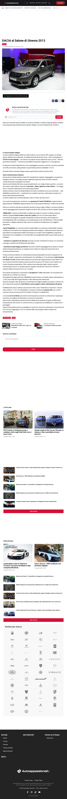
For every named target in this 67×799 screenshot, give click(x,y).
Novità (38, 3)
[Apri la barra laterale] (27, 3)
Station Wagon (6, 317)
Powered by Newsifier (33, 795)
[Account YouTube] (39, 792)
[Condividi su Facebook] (53, 101)
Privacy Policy (29, 780)
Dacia (55, 122)
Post (33, 349)
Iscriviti (59, 117)
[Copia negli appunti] (63, 101)
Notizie (32, 3)
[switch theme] (49, 3)
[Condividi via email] (59, 101)
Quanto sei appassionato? (14, 8)
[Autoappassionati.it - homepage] (11, 3)
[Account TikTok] (35, 792)
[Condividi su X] (56, 101)
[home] (3, 8)
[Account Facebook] (28, 792)
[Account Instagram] (32, 792)
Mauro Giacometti (9, 46)
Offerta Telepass (30, 8)
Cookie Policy (38, 780)
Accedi (60, 3)
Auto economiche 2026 (45, 8)
